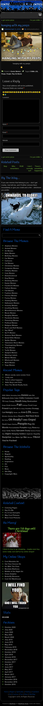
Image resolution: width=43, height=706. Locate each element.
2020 (3, 395)
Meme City (21, 4)
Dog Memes (9, 278)
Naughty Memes (11, 315)
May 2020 (8, 634)
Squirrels (30, 434)
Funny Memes (10, 298)
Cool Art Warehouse (13, 579)
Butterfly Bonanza (12, 576)
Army (19, 395)
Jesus (15, 412)
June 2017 (9, 667)
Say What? (9, 330)
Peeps (3, 74)
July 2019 (8, 639)
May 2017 (8, 669)
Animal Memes (10, 248)
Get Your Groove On (13, 564)
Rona (34, 427)
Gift (17, 409)
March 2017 (9, 674)
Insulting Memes (11, 308)
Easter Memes (16, 71)
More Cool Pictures (12, 517)
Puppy (30, 428)
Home (7, 451)
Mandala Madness (12, 569)
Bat (33, 395)
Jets (19, 412)
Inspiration (9, 461)
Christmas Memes (12, 265)
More (7, 469)
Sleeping (15, 433)
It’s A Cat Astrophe (12, 512)
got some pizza (8, 20)
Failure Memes (10, 288)
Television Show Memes (14, 342)
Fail (19, 405)
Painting (14, 424)
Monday (10, 416)
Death (18, 401)
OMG (25, 420)
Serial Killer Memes (12, 337)
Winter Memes (10, 357)
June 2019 (9, 642)
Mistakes (5, 416)
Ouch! (4, 424)
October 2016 (10, 684)
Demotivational (11, 275)
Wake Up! (19, 437)
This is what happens (14, 380)
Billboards (6, 398)
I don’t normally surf (29, 168)
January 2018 (10, 657)
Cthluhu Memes (11, 270)
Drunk (8, 405)
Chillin (32, 71)
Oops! (32, 419)
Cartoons (8, 260)
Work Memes (10, 362)
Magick (8, 454)
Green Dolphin (10, 574)
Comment (6, 97)
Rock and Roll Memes (13, 328)
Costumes (29, 398)
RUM (21, 166)
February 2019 (10, 647)
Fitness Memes (11, 295)
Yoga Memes (10, 365)
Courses (15, 694)
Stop (5, 166)
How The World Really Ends (16, 385)
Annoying (14, 395)
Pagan (9, 424)
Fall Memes (9, 290)
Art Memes (9, 250)
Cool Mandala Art (12, 561)
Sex (3, 434)
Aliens (8, 395)
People (8, 74)
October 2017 (10, 662)
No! (28, 416)
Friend (5, 408)
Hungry (9, 412)
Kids (23, 412)
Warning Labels (11, 355)
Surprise (6, 437)
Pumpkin (23, 427)
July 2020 (8, 629)
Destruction (32, 401)
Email (5, 132)
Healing (8, 459)
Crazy (6, 401)
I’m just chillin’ (35, 20)
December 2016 (11, 679)
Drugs (4, 405)
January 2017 (10, 677)
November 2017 (11, 659)
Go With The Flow (12, 566)
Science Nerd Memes (13, 335)
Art (6, 464)
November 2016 (11, 682)
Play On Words (17, 74)
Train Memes (10, 347)
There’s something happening (38, 168)
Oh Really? (15, 419)
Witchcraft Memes (12, 360)
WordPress (12, 703)
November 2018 (11, 649)
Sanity (8, 431)
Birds (12, 398)
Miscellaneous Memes (14, 310)
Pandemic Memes (12, 318)
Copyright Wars (11, 474)
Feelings (25, 405)
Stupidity (36, 434)
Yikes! (36, 437)
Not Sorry (5, 420)
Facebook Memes (12, 285)
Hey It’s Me (9, 510)
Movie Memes (10, 313)
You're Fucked (9, 441)
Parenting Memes (12, 320)
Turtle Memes (10, 350)
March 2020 (9, 637)
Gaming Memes (11, 300)
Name (5, 124)
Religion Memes (11, 325)
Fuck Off (12, 408)
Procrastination (14, 427)
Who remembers (14, 167)
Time (13, 437)
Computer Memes (12, 268)
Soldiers (22, 433)
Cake (16, 398)
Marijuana (35, 412)
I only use (9, 377)
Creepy (12, 401)
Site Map (8, 471)
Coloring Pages (11, 507)
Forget (35, 405)
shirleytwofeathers (33, 29)
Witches (29, 437)
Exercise (13, 405)
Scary (27, 430)
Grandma (28, 409)
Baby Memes (10, 253)
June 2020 (9, 632)
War (25, 437)
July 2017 (8, 664)
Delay (24, 401)
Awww (24, 395)
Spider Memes (10, 340)
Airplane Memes (11, 246)
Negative (21, 416)
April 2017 (9, 672)
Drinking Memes (11, 280)
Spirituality (9, 456)
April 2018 (9, 654)
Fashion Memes (11, 293)
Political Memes (11, 323)
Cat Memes (9, 263)
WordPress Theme (23, 703)
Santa (13, 430)
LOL (36, 71)
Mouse (15, 416)
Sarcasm (20, 430)
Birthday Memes (11, 255)
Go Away (22, 409)
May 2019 (8, 644)
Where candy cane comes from (17, 375)
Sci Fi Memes (10, 332)
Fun (6, 466)
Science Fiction (35, 431)
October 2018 (10, 652)
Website (5, 140)
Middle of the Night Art (14, 571)
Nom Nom (34, 416)
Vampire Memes (11, 352)
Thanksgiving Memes (13, 345)
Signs (8, 434)
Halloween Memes (12, 303)
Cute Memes (10, 273)
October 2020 (10, 627)
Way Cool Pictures (12, 515)
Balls (30, 395)
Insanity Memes (11, 305)
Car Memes (9, 258)
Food (30, 405)
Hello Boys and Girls (13, 382)
